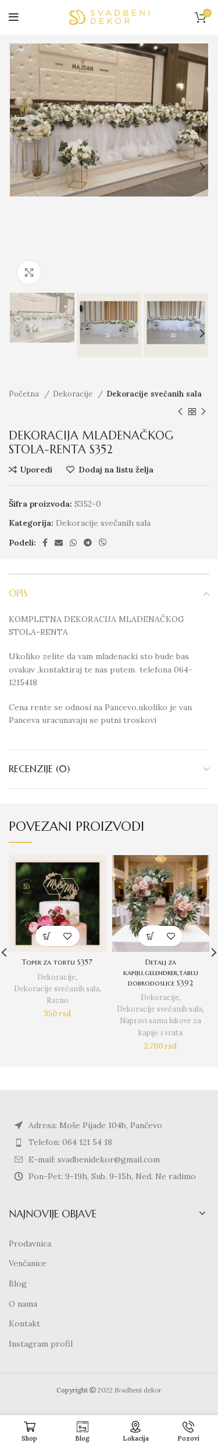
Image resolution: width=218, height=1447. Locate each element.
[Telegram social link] (87, 542)
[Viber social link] (102, 542)
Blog (18, 1283)
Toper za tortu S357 (57, 962)
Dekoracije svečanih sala (154, 394)
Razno (58, 1000)
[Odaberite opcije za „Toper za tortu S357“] (47, 936)
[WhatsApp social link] (73, 542)
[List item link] (109, 1142)
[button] (150, 936)
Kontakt (24, 1323)
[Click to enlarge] (29, 272)
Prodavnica (30, 1243)
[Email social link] (58, 542)
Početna (25, 394)
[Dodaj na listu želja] (68, 936)
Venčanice (28, 1263)
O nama (23, 1304)
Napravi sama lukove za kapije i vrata (160, 1026)
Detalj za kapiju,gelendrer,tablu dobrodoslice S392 (160, 972)
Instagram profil (41, 1344)
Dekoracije (74, 394)
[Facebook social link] (45, 542)
